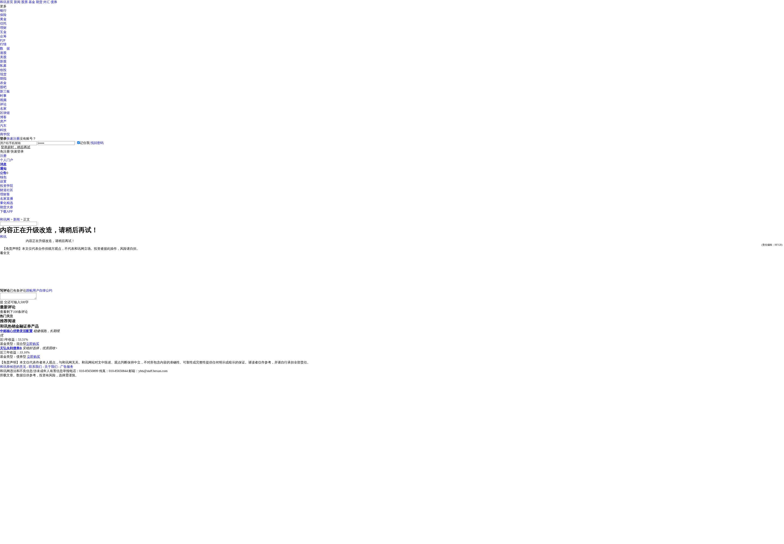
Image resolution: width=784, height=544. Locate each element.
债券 (54, 2)
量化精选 (6, 203)
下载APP (6, 211)
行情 (3, 44)
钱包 (3, 177)
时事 (3, 95)
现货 (3, 74)
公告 (3, 173)
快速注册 (13, 138)
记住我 (85, 143)
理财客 (5, 194)
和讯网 (5, 219)
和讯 (3, 236)
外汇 (46, 2)
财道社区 (6, 190)
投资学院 (6, 185)
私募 (3, 65)
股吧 (3, 87)
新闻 (17, 2)
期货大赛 (6, 207)
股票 (24, 2)
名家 (3, 108)
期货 (39, 2)
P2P (2, 40)
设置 (3, 181)
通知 (3, 168)
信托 (3, 23)
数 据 (5, 48)
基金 (32, 2)
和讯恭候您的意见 (13, 366)
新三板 (5, 91)
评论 (3, 104)
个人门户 (6, 160)
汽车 (3, 125)
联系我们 (35, 366)
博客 (3, 117)
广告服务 (66, 366)
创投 (3, 70)
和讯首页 (6, 2)
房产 (3, 121)
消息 (3, 164)
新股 (3, 61)
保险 (3, 15)
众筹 (3, 36)
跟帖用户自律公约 (39, 290)
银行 (3, 10)
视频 (3, 100)
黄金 (3, 19)
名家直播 (6, 198)
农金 (3, 83)
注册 (3, 155)
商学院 (5, 134)
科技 (3, 130)
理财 (3, 27)
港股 (3, 53)
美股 (3, 57)
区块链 (5, 113)
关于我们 (51, 366)
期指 (3, 78)
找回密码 (97, 143)
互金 (3, 32)
